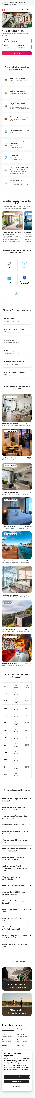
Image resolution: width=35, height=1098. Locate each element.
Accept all (17, 1077)
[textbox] (9, 48)
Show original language (10, 4)
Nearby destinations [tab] (8, 1029)
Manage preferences (17, 1086)
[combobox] (17, 41)
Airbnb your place (24, 9)
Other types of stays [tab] (23, 1029)
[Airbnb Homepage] (3, 9)
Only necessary (16, 1081)
